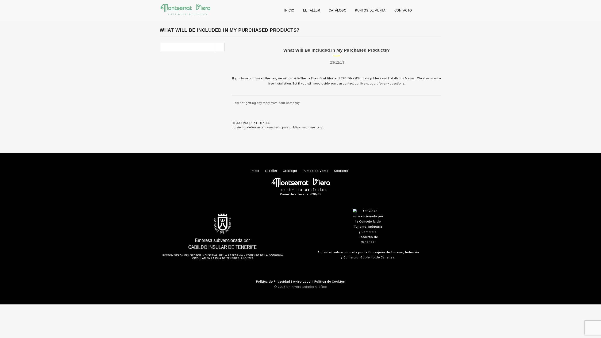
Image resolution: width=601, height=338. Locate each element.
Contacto (403, 10)
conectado (273, 127)
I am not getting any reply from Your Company (266, 103)
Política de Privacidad (273, 281)
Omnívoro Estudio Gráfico (306, 286)
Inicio (289, 10)
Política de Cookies (329, 281)
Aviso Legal (302, 281)
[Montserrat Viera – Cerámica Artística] (185, 9)
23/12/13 (337, 62)
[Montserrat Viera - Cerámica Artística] (300, 184)
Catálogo (337, 10)
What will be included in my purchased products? (336, 50)
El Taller (311, 10)
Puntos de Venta (370, 10)
